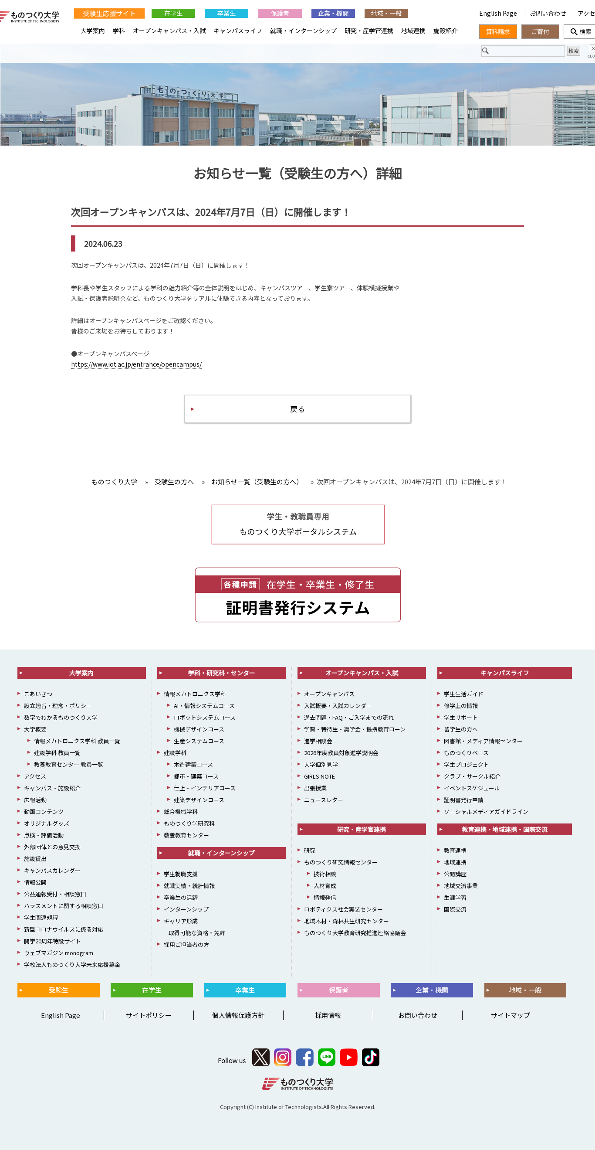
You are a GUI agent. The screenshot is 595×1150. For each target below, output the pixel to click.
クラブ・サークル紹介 (472, 776)
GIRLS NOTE (319, 776)
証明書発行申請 (463, 800)
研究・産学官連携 (369, 30)
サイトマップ (510, 1015)
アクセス (35, 776)
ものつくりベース (466, 753)
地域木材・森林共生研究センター (346, 921)
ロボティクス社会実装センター (343, 909)
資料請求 (498, 31)
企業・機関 (333, 13)
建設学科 (175, 753)
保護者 (280, 13)
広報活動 (35, 800)
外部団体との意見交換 (52, 847)
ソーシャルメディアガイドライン (486, 811)
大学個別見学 (321, 764)
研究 (309, 850)
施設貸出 (35, 858)
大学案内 (93, 30)
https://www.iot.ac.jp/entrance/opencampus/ (136, 364)
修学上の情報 (461, 705)
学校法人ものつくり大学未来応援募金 (72, 964)
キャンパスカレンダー (52, 870)
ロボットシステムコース (205, 717)
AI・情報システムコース (204, 705)
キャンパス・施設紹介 (52, 788)
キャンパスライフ (237, 30)
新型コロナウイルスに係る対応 (63, 929)
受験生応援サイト (109, 13)
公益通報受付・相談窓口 (55, 894)
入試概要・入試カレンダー (338, 705)
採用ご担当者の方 (186, 944)
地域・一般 (386, 13)
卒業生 (226, 13)
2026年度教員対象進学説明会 (341, 753)
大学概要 (35, 729)
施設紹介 (445, 30)
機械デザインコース (199, 729)
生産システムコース (199, 741)
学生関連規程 (41, 917)
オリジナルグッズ (46, 823)
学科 (119, 30)
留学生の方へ (461, 729)
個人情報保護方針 (238, 1015)
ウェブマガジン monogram (58, 953)
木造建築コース (193, 764)
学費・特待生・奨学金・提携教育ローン (355, 729)
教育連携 (455, 850)
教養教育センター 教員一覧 (68, 764)
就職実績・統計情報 (189, 885)
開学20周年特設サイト (52, 941)
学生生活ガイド (463, 694)
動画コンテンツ (44, 811)
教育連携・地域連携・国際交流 (505, 829)
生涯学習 (455, 897)
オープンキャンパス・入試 (169, 30)
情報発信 (325, 897)
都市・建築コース (196, 776)
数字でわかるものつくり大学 (61, 717)
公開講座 (455, 874)
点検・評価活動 (44, 835)
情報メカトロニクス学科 (195, 694)
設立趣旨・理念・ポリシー (58, 705)
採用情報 (328, 1015)
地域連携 (413, 30)
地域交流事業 (461, 885)
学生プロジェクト (466, 764)
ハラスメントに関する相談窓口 (63, 906)
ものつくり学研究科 (189, 823)
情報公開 (35, 882)
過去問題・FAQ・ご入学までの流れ (349, 717)
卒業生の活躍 (181, 897)
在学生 (173, 13)
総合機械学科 (181, 811)
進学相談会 (318, 741)
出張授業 (315, 788)
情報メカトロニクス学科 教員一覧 (77, 741)
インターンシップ (186, 909)
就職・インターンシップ (303, 30)
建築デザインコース (199, 800)
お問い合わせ (548, 13)
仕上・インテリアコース (205, 788)
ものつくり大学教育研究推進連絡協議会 (355, 933)
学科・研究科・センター (221, 672)
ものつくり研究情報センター (341, 862)
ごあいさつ (38, 694)
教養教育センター (186, 835)
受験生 (58, 989)
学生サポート (461, 717)
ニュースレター (323, 800)
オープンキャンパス (329, 694)
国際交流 (455, 909)
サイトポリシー (149, 1015)
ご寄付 (540, 31)
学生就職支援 (181, 874)
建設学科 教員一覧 (57, 753)
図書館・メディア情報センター (483, 741)
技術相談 (325, 874)
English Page (498, 13)
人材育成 (325, 885)
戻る (297, 408)
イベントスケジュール (472, 788)
